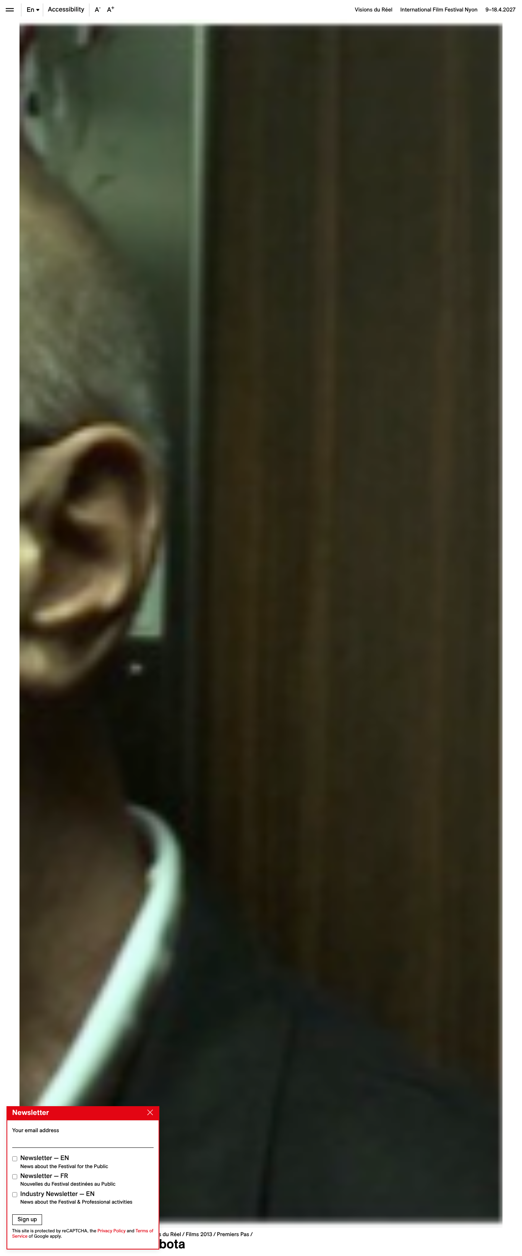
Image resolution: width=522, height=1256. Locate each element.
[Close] (148, 1112)
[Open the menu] (9, 9)
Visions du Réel (162, 1234)
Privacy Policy (111, 1230)
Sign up (27, 1219)
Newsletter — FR (67, 1180)
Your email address (35, 1130)
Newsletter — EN (64, 1162)
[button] (140, 623)
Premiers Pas (233, 1234)
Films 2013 (199, 1234)
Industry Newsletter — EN (76, 1198)
